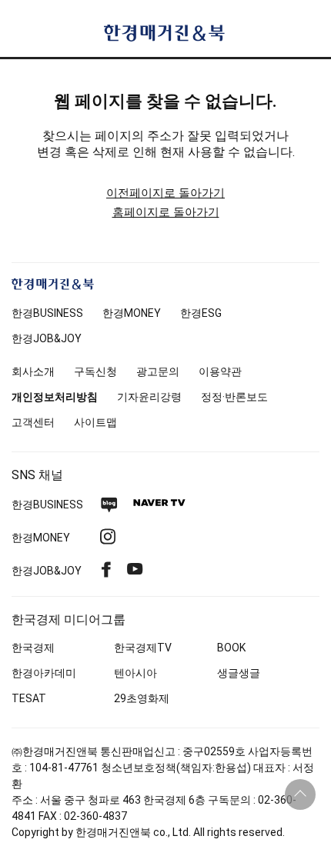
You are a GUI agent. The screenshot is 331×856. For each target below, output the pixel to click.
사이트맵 (95, 422)
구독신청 (95, 371)
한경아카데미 (44, 673)
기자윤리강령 (149, 397)
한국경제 (33, 647)
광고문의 (157, 371)
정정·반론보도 (234, 397)
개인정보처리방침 (55, 397)
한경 (47, 313)
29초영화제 (141, 698)
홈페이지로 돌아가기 (165, 212)
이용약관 (220, 371)
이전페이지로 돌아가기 (165, 193)
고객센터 (33, 422)
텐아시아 (135, 673)
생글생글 (238, 673)
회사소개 (33, 371)
